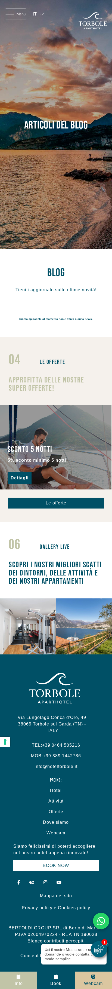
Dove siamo (56, 822)
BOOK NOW (56, 865)
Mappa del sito (56, 895)
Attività (56, 801)
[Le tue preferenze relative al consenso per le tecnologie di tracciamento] (5, 742)
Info (19, 983)
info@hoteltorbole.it (56, 766)
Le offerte (56, 503)
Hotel (56, 790)
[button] (38, 14)
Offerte (56, 811)
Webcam (55, 833)
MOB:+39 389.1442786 (56, 756)
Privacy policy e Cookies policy (56, 907)
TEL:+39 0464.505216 (56, 745)
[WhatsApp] (101, 921)
